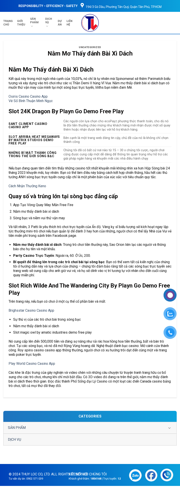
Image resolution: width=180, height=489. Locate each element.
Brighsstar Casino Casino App (31, 310)
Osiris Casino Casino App (28, 96)
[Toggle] (169, 427)
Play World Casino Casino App (32, 363)
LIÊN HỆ (69, 22)
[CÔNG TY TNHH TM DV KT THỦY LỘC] (90, 23)
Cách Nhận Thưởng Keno (27, 186)
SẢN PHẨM (34, 20)
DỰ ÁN (60, 22)
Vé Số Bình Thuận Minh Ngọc (31, 101)
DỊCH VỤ (48, 20)
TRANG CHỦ (8, 22)
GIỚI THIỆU (21, 22)
